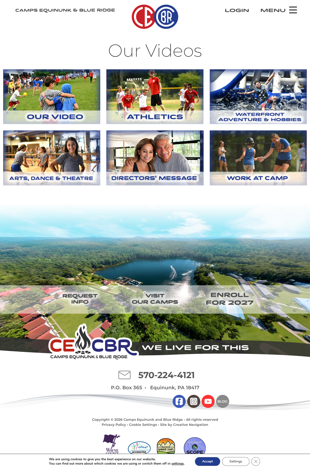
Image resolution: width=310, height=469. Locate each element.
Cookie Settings (143, 424)
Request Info (79, 299)
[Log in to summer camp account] (237, 10)
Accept (207, 461)
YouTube (208, 401)
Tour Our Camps (155, 299)
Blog (222, 401)
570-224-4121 (166, 375)
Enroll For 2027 (230, 299)
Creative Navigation (190, 424)
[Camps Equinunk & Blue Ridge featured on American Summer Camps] (166, 448)
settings (177, 463)
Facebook (179, 401)
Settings (235, 461)
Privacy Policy (114, 424)
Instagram (193, 401)
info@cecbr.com (124, 375)
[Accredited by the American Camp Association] (139, 448)
